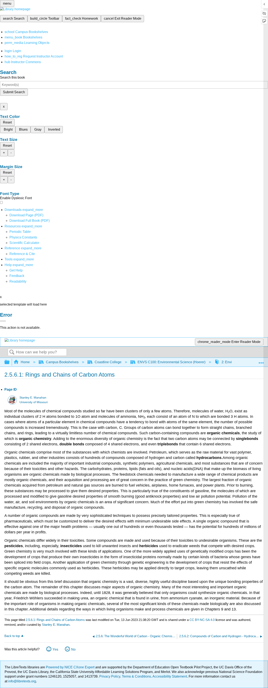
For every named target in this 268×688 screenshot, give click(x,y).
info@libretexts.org (21, 681)
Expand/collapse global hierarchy (9, 362)
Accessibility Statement (169, 676)
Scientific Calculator (24, 243)
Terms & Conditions (136, 676)
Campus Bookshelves (62, 362)
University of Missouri (33, 402)
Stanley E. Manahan (32, 397)
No (73, 649)
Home (25, 362)
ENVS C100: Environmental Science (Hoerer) (171, 362)
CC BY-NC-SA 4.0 (202, 620)
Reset (7, 122)
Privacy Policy (109, 676)
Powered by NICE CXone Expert (70, 667)
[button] (16, 276)
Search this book (12, 77)
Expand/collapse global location (261, 361)
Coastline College (108, 362)
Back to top (12, 636)
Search (12, 352)
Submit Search (14, 92)
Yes (55, 649)
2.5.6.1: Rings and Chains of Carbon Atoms (55, 620)
